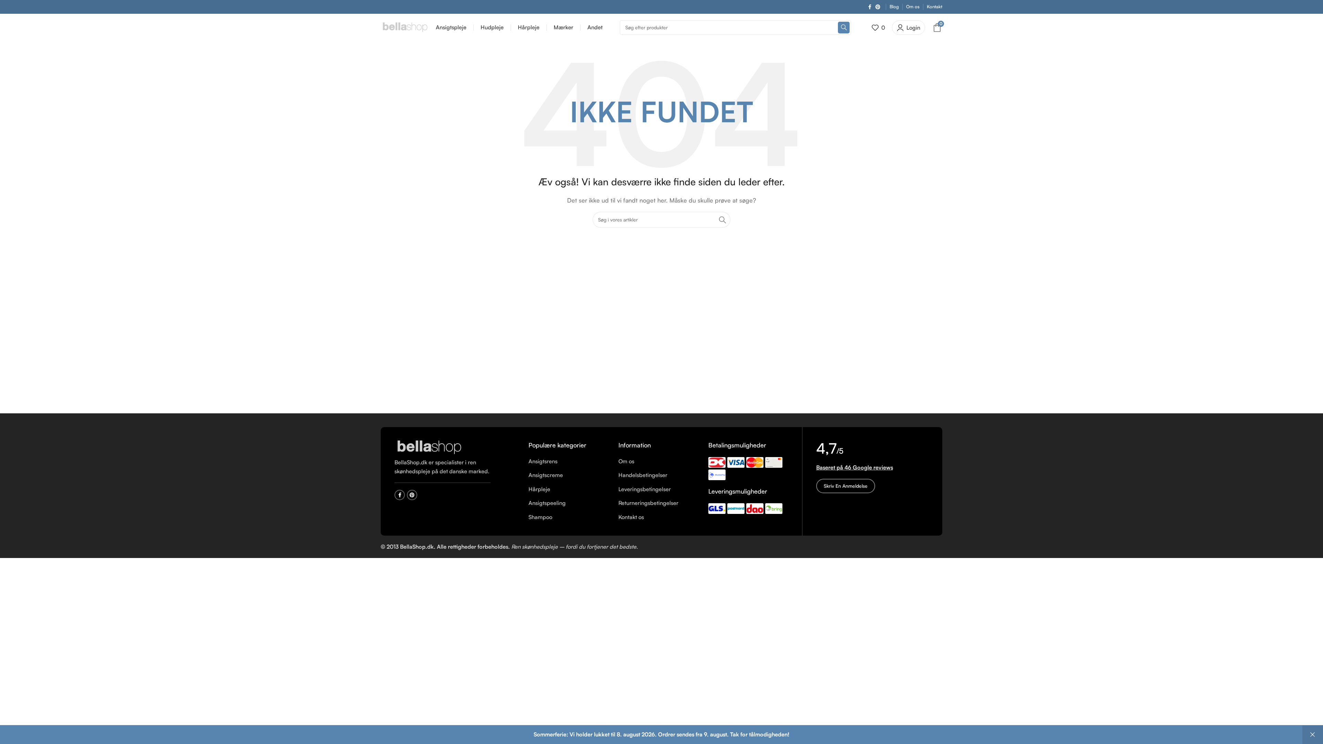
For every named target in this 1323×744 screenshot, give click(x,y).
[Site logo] (405, 26)
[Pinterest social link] (877, 7)
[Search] (844, 27)
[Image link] (428, 447)
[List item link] (568, 461)
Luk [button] (1312, 734)
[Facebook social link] (869, 7)
